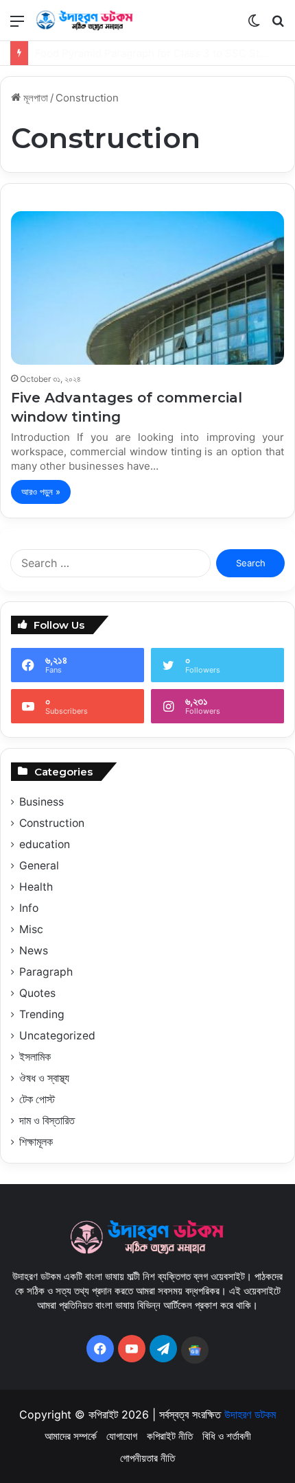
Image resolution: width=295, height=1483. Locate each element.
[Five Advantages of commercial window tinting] (147, 288)
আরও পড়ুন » (40, 491)
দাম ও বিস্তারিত (47, 1120)
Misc (31, 929)
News (33, 950)
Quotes (37, 993)
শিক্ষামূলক (36, 1141)
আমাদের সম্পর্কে (71, 1436)
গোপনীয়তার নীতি (147, 1457)
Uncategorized (57, 1035)
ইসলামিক (35, 1056)
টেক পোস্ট (37, 1099)
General (39, 865)
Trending (41, 1014)
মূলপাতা (34, 97)
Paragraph (46, 971)
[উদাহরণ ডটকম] (89, 20)
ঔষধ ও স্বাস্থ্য (44, 1078)
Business (41, 801)
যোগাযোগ (121, 1436)
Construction (51, 823)
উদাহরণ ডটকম (250, 1414)
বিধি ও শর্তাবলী (226, 1436)
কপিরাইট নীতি (170, 1436)
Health (36, 886)
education (44, 844)
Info (28, 908)
